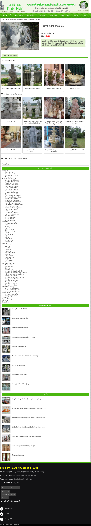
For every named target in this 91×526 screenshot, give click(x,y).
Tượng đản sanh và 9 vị (12, 279)
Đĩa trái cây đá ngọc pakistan (13, 208)
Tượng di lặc (9, 269)
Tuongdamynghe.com (12, 525)
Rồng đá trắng (9, 229)
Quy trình (42, 15)
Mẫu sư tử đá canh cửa (19, 365)
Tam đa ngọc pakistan (11, 198)
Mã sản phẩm (46, 33)
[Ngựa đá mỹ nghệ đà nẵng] (6, 321)
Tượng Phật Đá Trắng (8, 263)
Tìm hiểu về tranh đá (18, 455)
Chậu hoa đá (9, 255)
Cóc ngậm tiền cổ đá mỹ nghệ (21, 384)
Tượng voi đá (9, 234)
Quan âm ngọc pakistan (12, 194)
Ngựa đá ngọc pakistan (12, 214)
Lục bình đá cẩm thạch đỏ (20, 328)
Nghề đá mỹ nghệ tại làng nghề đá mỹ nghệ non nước (28, 427)
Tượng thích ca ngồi (11, 283)
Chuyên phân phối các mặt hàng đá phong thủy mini (28, 399)
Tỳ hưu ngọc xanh (10, 217)
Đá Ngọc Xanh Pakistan (9, 178)
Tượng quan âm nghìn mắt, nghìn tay (16, 272)
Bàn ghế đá (8, 262)
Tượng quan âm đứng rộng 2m (14, 277)
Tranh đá (7, 254)
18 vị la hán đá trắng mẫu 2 (13, 291)
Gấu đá (7, 237)
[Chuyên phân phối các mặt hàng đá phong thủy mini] (6, 400)
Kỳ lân (7, 226)
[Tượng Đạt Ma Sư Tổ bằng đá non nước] (6, 312)
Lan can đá (8, 245)
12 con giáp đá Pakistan (12, 180)
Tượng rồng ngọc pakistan (13, 201)
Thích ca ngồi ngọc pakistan (13, 197)
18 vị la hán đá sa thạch (12, 288)
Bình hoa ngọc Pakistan (12, 184)
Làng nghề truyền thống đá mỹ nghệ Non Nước (26, 436)
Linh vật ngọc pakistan (12, 192)
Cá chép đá (8, 239)
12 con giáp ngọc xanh (12, 181)
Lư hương (8, 249)
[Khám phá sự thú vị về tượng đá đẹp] (6, 447)
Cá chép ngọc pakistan (12, 186)
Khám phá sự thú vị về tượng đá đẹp (23, 446)
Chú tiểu (7, 268)
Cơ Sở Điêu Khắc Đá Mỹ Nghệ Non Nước (44, 6)
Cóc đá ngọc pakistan (11, 206)
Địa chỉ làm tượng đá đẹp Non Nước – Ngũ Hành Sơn (28, 417)
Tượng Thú (5, 222)
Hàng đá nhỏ (6, 302)
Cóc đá (7, 235)
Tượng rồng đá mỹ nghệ (19, 374)
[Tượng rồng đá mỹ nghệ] (6, 377)
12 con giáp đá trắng (11, 223)
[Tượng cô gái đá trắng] (6, 349)
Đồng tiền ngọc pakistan (12, 203)
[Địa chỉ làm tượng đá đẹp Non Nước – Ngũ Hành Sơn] (6, 419)
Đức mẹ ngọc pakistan (12, 191)
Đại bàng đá (8, 242)
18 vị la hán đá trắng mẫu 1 (13, 289)
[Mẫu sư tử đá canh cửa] (6, 368)
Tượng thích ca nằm (11, 282)
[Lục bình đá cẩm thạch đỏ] (6, 330)
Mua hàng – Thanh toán (60, 15)
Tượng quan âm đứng (11, 276)
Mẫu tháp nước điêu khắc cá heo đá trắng (25, 356)
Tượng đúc (5, 300)
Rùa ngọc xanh (9, 215)
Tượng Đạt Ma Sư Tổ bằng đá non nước (24, 309)
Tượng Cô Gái (6, 293)
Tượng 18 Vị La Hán (8, 286)
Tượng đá (12, 20)
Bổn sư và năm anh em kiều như (15, 274)
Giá (42, 36)
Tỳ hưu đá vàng (9, 218)
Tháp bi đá (8, 259)
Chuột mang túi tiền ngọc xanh (14, 205)
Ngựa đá (7, 228)
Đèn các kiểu (9, 260)
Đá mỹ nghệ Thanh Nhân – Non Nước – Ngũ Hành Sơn (29, 408)
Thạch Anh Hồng (7, 299)
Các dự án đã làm (8, 494)
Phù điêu (7, 246)
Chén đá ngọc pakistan (12, 189)
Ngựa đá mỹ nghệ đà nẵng (20, 318)
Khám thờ (8, 251)
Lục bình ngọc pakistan (12, 212)
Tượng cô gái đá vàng (11, 296)
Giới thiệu (19, 15)
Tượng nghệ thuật (21, 20)
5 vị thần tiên (9, 265)
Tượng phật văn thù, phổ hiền (14, 271)
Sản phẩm (30, 15)
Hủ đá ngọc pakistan (11, 211)
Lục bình (7, 248)
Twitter (7, 514)
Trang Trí (4, 243)
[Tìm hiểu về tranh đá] (6, 457)
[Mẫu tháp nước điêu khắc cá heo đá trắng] (6, 358)
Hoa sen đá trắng (10, 252)
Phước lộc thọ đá (10, 174)
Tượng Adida (9, 266)
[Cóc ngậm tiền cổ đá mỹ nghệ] (6, 387)
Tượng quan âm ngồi (11, 280)
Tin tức (76, 15)
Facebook (8, 508)
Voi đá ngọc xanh (10, 220)
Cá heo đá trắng (10, 231)
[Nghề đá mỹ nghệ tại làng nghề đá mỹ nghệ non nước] (6, 429)
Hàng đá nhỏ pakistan (11, 209)
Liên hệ (86, 15)
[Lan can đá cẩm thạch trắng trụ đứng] (6, 340)
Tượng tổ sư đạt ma (11, 285)
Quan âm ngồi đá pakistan (13, 195)
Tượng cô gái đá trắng (11, 294)
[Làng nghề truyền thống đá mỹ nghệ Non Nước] (6, 438)
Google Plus (9, 519)
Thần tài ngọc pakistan (12, 200)
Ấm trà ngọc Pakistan (11, 183)
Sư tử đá (7, 225)
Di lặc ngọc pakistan (11, 188)
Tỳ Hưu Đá (5, 297)
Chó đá (7, 232)
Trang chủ (6, 15)
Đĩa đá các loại (9, 257)
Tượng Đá (5, 171)
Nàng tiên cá (9, 172)
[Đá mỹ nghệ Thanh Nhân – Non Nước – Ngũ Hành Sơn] (6, 410)
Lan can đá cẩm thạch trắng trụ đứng (23, 337)
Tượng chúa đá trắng (11, 175)
